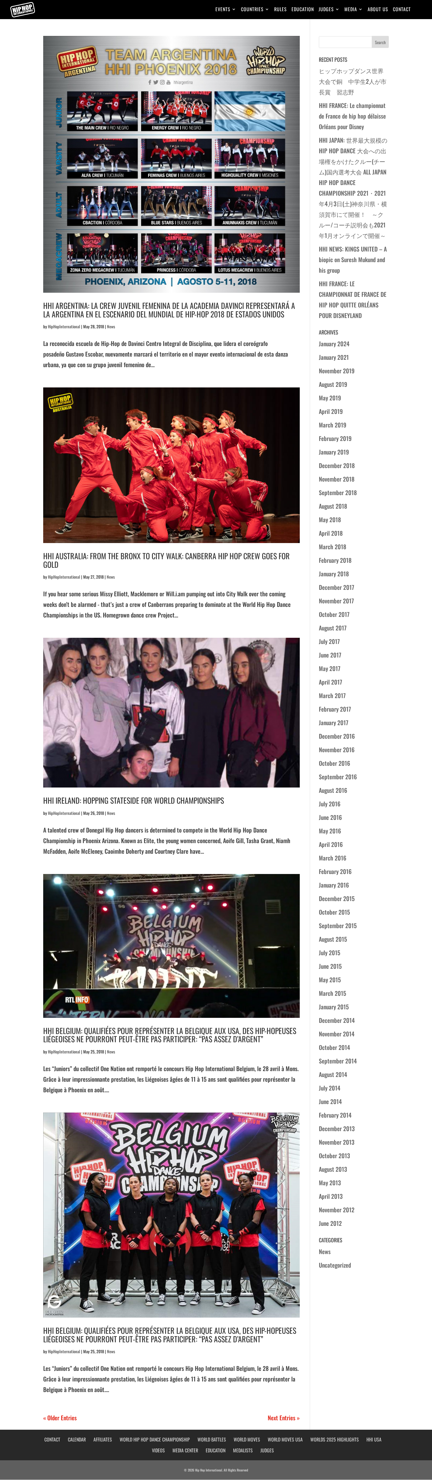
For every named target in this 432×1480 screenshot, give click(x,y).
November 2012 (336, 1209)
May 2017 (329, 668)
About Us (378, 10)
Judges (326, 10)
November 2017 (336, 600)
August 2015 (333, 939)
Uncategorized (335, 1265)
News (111, 326)
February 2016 (335, 871)
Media (350, 10)
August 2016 (333, 790)
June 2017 (330, 654)
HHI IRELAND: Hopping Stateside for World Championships (133, 800)
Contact (402, 10)
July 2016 (329, 803)
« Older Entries (60, 1417)
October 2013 (334, 1155)
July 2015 (329, 952)
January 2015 (334, 1006)
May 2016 (330, 830)
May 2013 (330, 1182)
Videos (158, 1450)
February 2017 (335, 709)
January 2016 (334, 884)
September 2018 (338, 492)
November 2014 (336, 1033)
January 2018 (334, 573)
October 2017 (334, 614)
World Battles (211, 1439)
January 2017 (333, 722)
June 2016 (330, 817)
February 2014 (335, 1115)
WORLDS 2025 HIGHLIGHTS (334, 1439)
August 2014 (333, 1074)
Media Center (185, 1450)
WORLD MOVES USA (285, 1439)
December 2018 (337, 465)
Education (303, 10)
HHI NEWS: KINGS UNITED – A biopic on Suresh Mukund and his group (353, 259)
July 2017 (329, 641)
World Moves (247, 1439)
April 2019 (331, 411)
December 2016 (337, 736)
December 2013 (337, 1128)
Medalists (243, 1450)
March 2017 (332, 695)
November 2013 (336, 1142)
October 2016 (334, 763)
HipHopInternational (64, 326)
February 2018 (335, 560)
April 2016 (331, 844)
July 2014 (329, 1087)
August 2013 (333, 1169)
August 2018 (333, 506)
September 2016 (338, 776)
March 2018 (332, 546)
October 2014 (334, 1047)
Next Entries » (284, 1417)
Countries (252, 10)
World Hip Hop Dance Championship (155, 1439)
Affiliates (102, 1439)
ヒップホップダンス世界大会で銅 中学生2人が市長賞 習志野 (352, 81)
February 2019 (335, 438)
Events (222, 10)
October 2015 (334, 912)
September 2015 (338, 925)
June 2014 (330, 1101)
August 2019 (333, 384)
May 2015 (330, 979)
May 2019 (330, 397)
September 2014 (338, 1060)
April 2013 (331, 1196)
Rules (280, 10)
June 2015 (330, 966)
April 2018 (331, 533)
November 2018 (336, 479)
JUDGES (267, 1450)
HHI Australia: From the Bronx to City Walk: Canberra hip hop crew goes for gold (166, 560)
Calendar (77, 1439)
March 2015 (332, 993)
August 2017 (332, 627)
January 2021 (334, 357)
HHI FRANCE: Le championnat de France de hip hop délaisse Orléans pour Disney (352, 116)
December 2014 (337, 1020)
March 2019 (332, 424)
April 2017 (330, 681)
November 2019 (336, 370)
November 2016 (336, 749)
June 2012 (330, 1223)
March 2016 (332, 857)
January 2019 (334, 451)
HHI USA (373, 1439)
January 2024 (334, 343)
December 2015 (337, 898)
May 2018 (330, 519)
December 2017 (336, 587)
